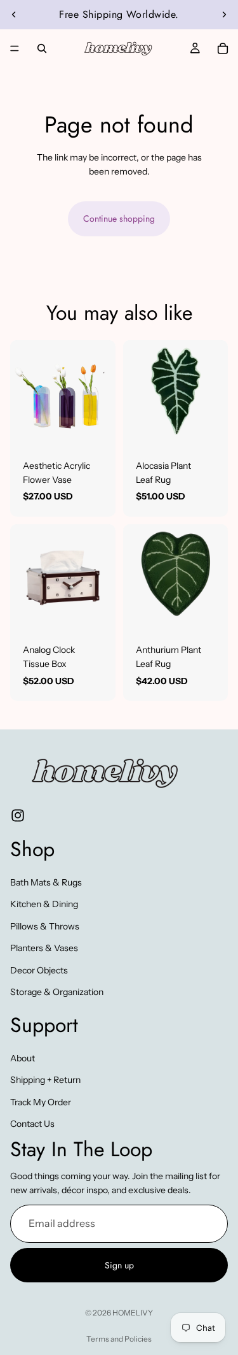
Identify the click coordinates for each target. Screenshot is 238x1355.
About (22, 1058)
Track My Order (40, 1101)
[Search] (42, 48)
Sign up (119, 1265)
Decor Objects (39, 969)
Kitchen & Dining (44, 904)
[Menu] (14, 48)
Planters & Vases (44, 948)
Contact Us (32, 1123)
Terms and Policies (119, 1339)
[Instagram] (17, 815)
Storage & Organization (56, 992)
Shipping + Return (45, 1080)
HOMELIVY (132, 1312)
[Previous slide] (14, 15)
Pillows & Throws (44, 925)
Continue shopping (119, 218)
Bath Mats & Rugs (46, 882)
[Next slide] (224, 15)
